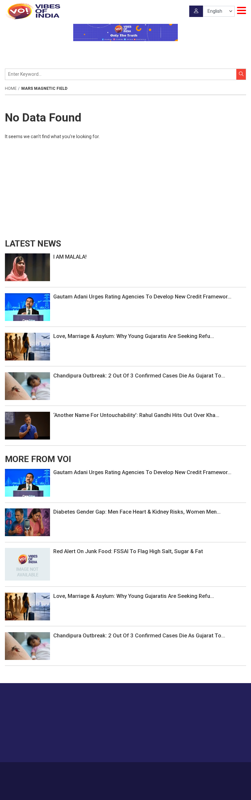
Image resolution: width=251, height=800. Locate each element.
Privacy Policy (167, 771)
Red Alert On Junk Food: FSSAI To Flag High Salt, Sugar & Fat (128, 551)
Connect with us (213, 744)
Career (73, 771)
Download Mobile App (125, 790)
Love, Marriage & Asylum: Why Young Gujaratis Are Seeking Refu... (133, 336)
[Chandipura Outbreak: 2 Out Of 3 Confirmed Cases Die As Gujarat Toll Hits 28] (27, 385)
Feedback (141, 771)
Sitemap (192, 771)
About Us (93, 771)
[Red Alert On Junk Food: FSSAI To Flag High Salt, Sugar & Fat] (27, 564)
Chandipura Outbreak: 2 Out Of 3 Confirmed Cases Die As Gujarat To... (139, 375)
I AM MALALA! (70, 256)
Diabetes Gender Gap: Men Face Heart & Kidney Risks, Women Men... (137, 511)
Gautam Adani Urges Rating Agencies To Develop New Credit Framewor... (142, 296)
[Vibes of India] (32, 11)
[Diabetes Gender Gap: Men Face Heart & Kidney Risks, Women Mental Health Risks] (27, 521)
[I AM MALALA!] (27, 267)
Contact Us (117, 771)
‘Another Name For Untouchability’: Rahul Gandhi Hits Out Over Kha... (136, 415)
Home (11, 88)
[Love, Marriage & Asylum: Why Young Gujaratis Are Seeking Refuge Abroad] (27, 346)
